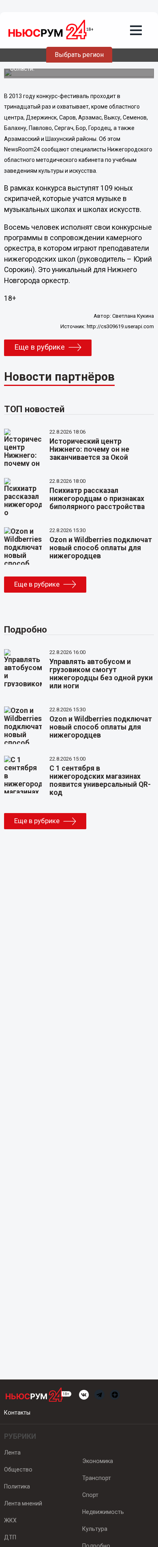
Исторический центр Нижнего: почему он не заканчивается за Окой (89, 449)
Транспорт (96, 1478)
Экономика (97, 1461)
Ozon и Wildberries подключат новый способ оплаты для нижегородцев (100, 548)
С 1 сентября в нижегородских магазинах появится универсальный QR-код (100, 780)
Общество (18, 1469)
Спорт (90, 1495)
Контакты (17, 1412)
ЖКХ (10, 1520)
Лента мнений (23, 1503)
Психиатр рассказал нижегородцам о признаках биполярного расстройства (97, 498)
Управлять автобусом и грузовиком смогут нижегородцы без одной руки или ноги (101, 674)
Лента (12, 1452)
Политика (17, 1486)
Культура (94, 1529)
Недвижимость (103, 1512)
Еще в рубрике (39, 347)
